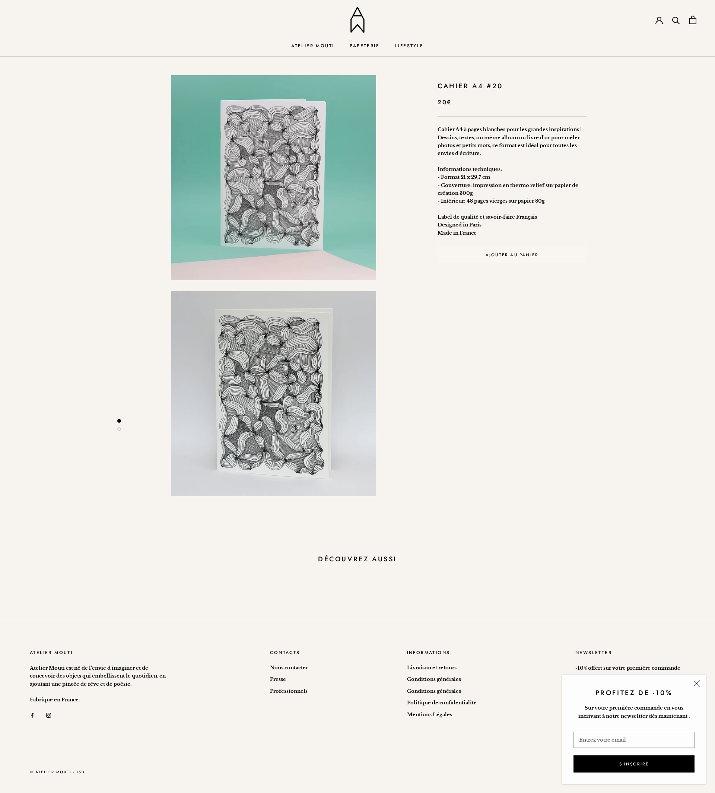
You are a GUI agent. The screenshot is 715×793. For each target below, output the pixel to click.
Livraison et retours (432, 667)
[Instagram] (48, 715)
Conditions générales (434, 679)
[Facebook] (32, 715)
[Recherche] (676, 20)
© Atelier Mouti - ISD (57, 772)
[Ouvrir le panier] (692, 20)
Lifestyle (409, 45)
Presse (278, 679)
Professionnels (289, 691)
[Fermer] (696, 683)
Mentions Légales (429, 714)
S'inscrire (634, 764)
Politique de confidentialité (442, 703)
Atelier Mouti (312, 45)
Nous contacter (289, 667)
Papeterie (364, 45)
